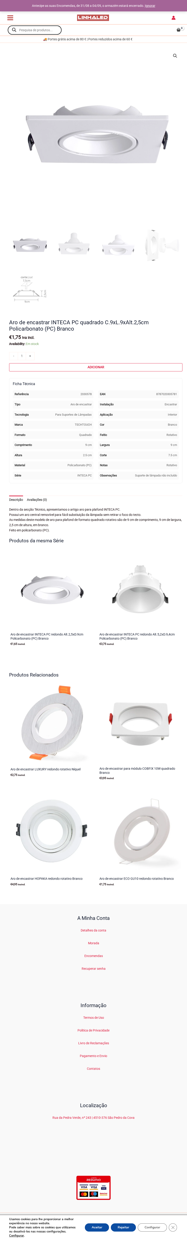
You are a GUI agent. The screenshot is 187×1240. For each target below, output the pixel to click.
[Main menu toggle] (10, 17)
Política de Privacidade (93, 1030)
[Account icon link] (173, 18)
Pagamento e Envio (93, 1056)
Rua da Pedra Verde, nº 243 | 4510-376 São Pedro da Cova (93, 1117)
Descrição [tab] (16, 500)
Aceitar (97, 1227)
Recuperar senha (94, 968)
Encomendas (93, 956)
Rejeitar (123, 1227)
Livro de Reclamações (93, 1043)
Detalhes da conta (93, 930)
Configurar (16, 1236)
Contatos (93, 1068)
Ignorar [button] (150, 6)
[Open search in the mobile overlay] (34, 30)
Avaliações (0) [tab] (37, 500)
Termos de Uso (93, 1017)
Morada (93, 943)
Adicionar (96, 367)
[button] (175, 56)
